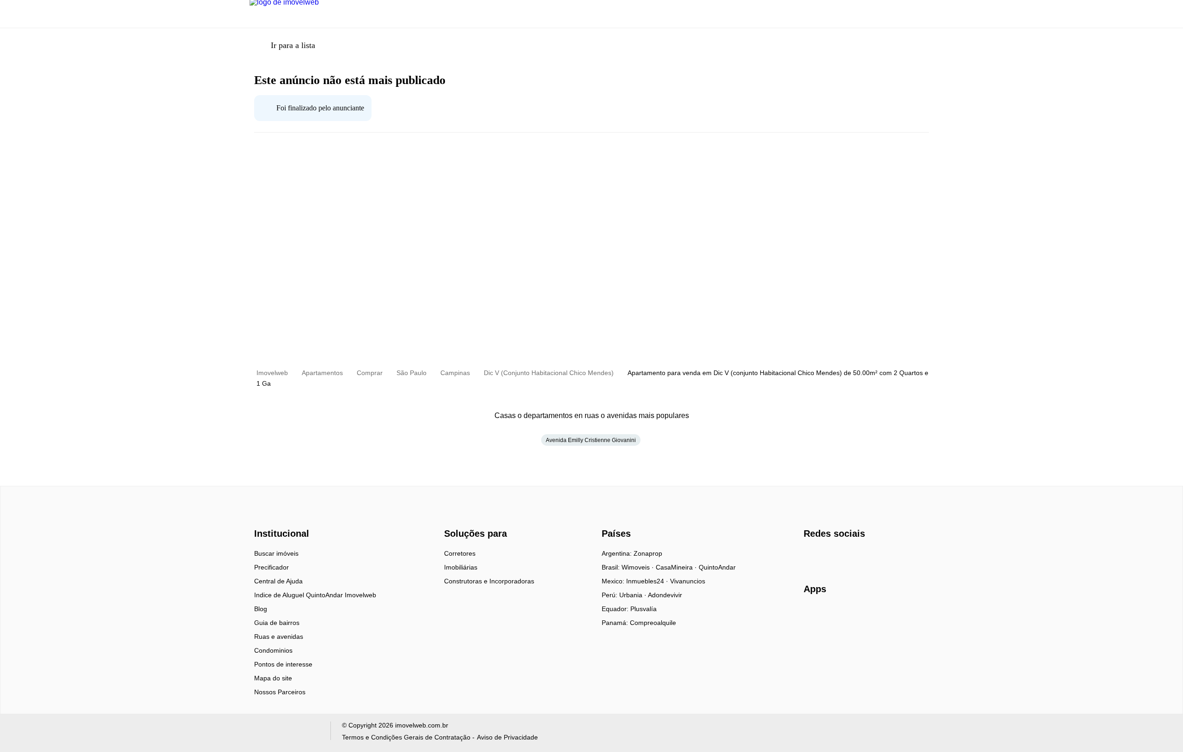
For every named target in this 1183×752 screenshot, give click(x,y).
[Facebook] (811, 556)
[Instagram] (826, 556)
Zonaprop (648, 553)
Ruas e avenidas (278, 636)
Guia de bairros (276, 622)
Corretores (460, 553)
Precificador (271, 567)
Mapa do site (273, 678)
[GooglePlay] (896, 615)
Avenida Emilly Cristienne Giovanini (591, 440)
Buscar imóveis (276, 553)
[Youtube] (841, 556)
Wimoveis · (639, 567)
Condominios (273, 650)
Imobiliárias (460, 567)
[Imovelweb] (286, 517)
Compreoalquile (653, 622)
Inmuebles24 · (648, 581)
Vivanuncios (687, 581)
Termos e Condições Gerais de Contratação (406, 737)
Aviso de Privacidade (507, 737)
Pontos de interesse (283, 664)
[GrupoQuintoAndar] (284, 733)
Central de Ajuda (278, 581)
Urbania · (633, 595)
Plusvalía (643, 609)
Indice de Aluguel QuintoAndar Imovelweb (315, 595)
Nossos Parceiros (279, 692)
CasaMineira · (677, 567)
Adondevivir (665, 595)
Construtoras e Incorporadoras (489, 581)
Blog (260, 609)
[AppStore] (833, 615)
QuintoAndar (717, 567)
